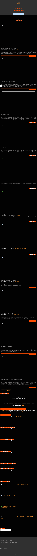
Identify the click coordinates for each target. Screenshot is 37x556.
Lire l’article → (33, 56)
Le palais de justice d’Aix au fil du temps (8, 48)
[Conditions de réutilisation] (18, 15)
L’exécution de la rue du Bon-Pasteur (23, 484)
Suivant (9, 390)
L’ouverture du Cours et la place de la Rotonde (10, 247)
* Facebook (6, 540)
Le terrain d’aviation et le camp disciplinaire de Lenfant (11, 379)
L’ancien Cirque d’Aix (5, 114)
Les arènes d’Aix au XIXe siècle (7, 346)
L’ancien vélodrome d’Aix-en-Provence (8, 81)
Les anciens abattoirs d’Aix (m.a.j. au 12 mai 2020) (25, 495)
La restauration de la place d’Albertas (8, 147)
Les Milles (22, 380)
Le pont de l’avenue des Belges (7, 180)
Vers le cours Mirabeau (22, 248)
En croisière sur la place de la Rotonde (8, 280)
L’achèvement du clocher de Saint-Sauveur (9, 313)
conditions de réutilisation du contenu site (22, 411)
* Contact (2, 540)
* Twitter (10, 540)
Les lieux (20, 49)
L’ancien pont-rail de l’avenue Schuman (8, 214)
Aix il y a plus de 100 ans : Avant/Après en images (25, 516)
